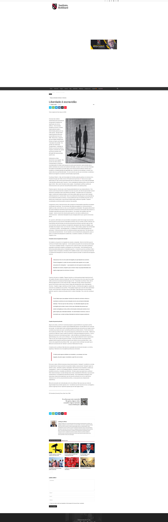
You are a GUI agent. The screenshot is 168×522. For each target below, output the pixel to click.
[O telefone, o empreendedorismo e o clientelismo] (72, 462)
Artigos (61, 88)
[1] (80, 178)
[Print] (62, 107)
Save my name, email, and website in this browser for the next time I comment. (67, 503)
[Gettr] (65, 107)
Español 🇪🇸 (94, 88)
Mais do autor (65, 440)
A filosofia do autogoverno (85, 468)
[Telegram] (114, 1)
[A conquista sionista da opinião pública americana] (56, 462)
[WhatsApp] (53, 107)
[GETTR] (107, 1)
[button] (117, 88)
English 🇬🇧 (101, 88)
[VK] (59, 107)
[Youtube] (118, 1)
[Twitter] (116, 1)
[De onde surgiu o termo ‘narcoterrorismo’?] (87, 448)
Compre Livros (87, 88)
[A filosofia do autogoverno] (87, 462)
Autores (66, 88)
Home (51, 88)
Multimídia (75, 88)
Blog (70, 88)
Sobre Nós (56, 88)
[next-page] (52, 472)
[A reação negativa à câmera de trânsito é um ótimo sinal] (56, 448)
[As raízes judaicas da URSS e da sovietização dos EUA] (72, 448)
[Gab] (105, 1)
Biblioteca (81, 88)
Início (50, 92)
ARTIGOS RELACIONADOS (55, 440)
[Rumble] (112, 1)
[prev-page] (50, 472)
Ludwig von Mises (53, 104)
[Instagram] (109, 1)
